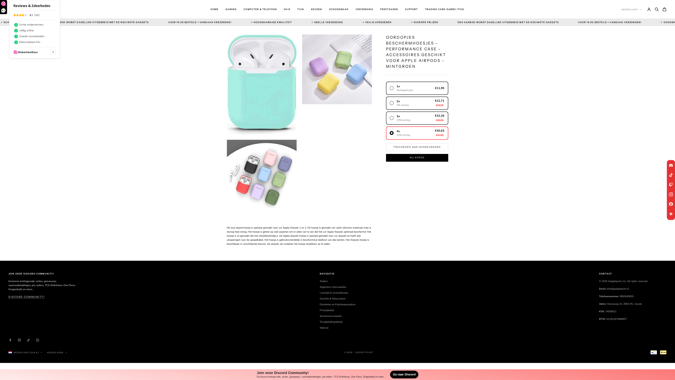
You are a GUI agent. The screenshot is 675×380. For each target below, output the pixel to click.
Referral (324, 328)
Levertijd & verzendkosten (334, 292)
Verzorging (364, 9)
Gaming (231, 9)
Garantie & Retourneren (333, 298)
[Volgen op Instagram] (19, 340)
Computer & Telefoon (260, 9)
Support (411, 9)
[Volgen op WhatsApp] (37, 340)
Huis (287, 9)
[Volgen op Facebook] (10, 340)
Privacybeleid (327, 310)
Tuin (300, 9)
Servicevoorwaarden (331, 316)
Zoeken (324, 281)
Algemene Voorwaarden (333, 287)
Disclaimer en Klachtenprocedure (337, 304)
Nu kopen (417, 157)
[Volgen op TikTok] (28, 340)
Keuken (316, 9)
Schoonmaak (339, 9)
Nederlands (630, 9)
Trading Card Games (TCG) (445, 9)
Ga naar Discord (404, 374)
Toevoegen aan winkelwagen (417, 147)
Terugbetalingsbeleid (331, 322)
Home (215, 9)
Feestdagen (389, 9)
